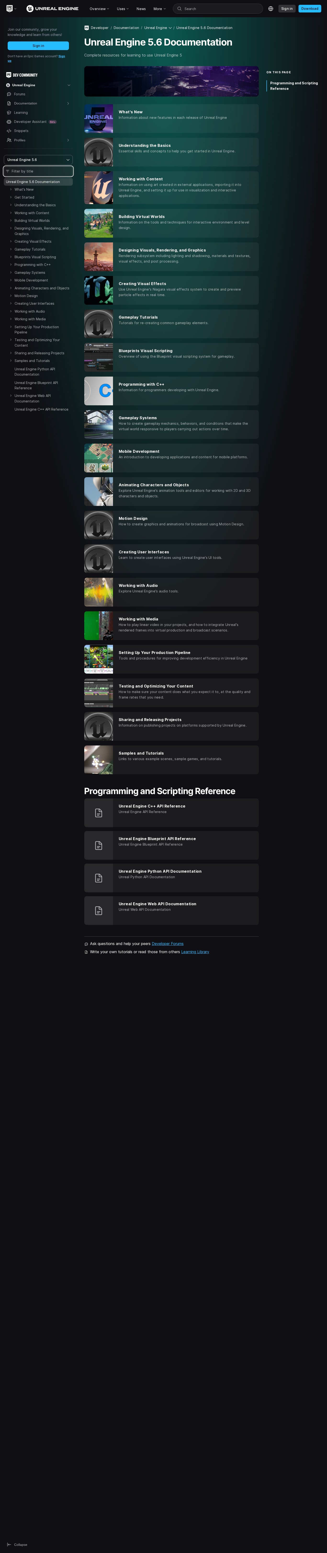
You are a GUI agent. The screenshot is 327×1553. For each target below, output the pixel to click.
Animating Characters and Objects (42, 288)
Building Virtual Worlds (32, 220)
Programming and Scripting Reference (294, 86)
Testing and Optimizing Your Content (37, 342)
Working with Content (32, 213)
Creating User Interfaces (34, 303)
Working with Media (30, 319)
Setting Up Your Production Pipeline (37, 329)
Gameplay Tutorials (30, 249)
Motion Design (26, 296)
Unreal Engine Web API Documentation (33, 398)
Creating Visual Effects (33, 241)
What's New (24, 189)
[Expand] (11, 189)
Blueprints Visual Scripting (35, 257)
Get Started (24, 197)
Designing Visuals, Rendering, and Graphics (41, 230)
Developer (100, 28)
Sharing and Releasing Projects (39, 353)
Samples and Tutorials (32, 361)
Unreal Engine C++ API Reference (41, 409)
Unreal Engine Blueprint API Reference (36, 385)
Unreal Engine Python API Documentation (35, 371)
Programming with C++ (33, 265)
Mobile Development (31, 280)
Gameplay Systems (30, 272)
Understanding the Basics (35, 205)
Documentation (126, 28)
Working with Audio (30, 311)
